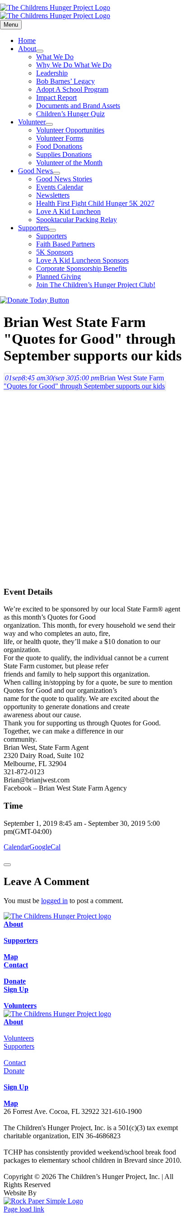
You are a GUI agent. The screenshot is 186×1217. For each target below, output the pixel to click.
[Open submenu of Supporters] (52, 230)
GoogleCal (44, 847)
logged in (54, 900)
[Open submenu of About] (39, 51)
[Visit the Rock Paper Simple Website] (43, 1201)
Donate (14, 1071)
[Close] (7, 864)
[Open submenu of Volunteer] (49, 124)
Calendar (16, 847)
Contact (15, 1062)
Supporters (19, 1046)
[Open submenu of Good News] (56, 173)
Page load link (24, 1209)
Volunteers (19, 1038)
